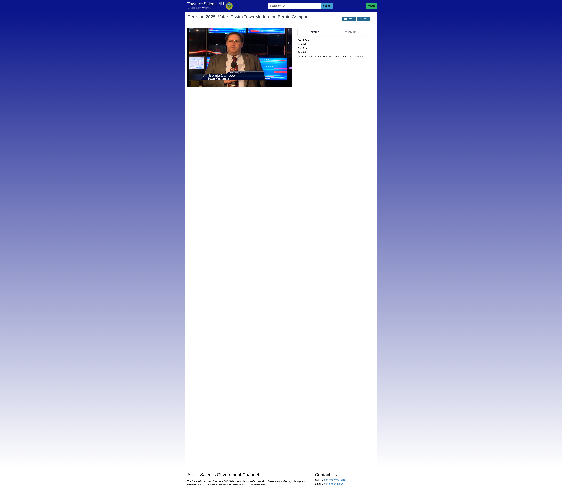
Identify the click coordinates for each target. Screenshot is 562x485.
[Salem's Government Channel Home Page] (210, 6)
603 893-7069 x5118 (335, 480)
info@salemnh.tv (334, 484)
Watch (371, 6)
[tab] (315, 32)
